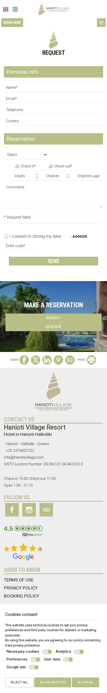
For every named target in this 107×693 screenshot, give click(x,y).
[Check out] (62, 167)
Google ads (16, 667)
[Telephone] (53, 111)
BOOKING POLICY (21, 596)
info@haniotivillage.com (24, 457)
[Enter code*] (21, 247)
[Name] (53, 88)
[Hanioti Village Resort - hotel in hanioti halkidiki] (53, 8)
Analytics (63, 651)
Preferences (17, 659)
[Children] (59, 177)
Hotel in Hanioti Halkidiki (28, 434)
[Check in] (29, 167)
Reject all (19, 682)
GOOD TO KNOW (22, 570)
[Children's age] (88, 177)
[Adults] (28, 177)
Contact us (19, 419)
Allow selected (53, 682)
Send (53, 261)
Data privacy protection (22, 645)
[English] (6, 9)
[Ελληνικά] (15, 9)
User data (52, 659)
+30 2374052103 (20, 451)
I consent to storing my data (34, 236)
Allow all (85, 682)
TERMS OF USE (19, 579)
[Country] (53, 122)
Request (53, 318)
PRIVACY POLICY (21, 587)
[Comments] (53, 197)
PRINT (82, 359)
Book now (12, 23)
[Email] (53, 100)
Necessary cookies (22, 651)
